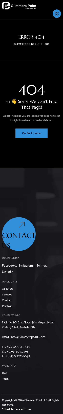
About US (7, 288)
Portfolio (7, 306)
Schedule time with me (16, 409)
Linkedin (7, 272)
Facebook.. (9, 265)
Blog (4, 373)
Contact (7, 300)
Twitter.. (42, 265)
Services (7, 294)
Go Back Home (31, 133)
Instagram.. (26, 265)
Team (5, 378)
